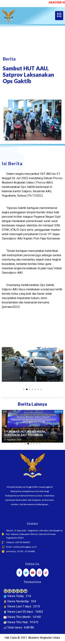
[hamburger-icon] (59, 15)
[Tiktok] (46, 573)
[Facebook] (19, 573)
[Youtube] (33, 573)
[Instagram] (39, 573)
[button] (6, 358)
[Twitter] (26, 573)
